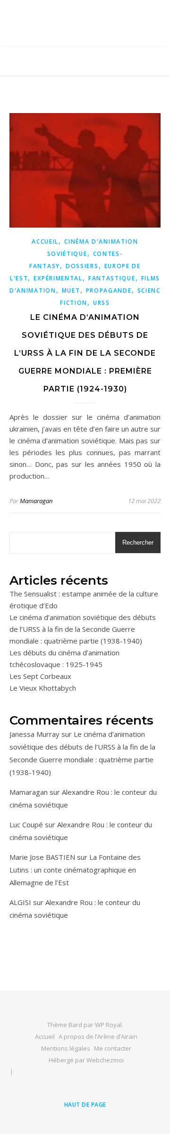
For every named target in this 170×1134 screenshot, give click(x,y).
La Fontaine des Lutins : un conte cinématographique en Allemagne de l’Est (75, 869)
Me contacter (112, 1048)
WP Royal (108, 1024)
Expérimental (58, 278)
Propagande (109, 290)
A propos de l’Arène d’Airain (98, 1036)
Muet (71, 290)
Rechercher (137, 542)
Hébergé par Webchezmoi (86, 1060)
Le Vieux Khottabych (42, 688)
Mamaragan (36, 501)
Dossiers (82, 266)
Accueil (45, 241)
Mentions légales (65, 1048)
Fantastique (112, 278)
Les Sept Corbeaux (40, 676)
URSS (101, 303)
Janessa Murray (34, 734)
